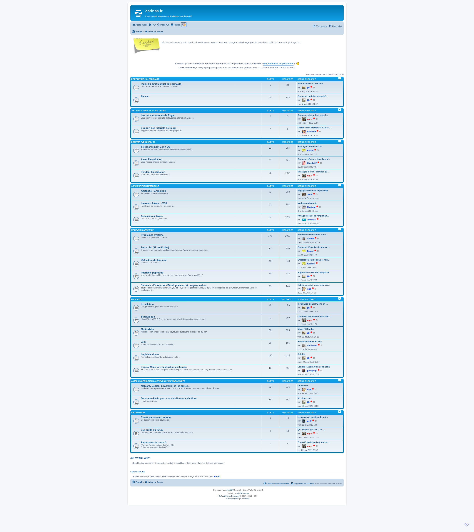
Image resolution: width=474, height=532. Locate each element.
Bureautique (148, 316)
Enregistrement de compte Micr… (314, 260)
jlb (308, 87)
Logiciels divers (150, 354)
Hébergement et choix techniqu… (314, 285)
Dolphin (301, 354)
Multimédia (147, 329)
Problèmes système (152, 235)
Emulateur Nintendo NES (310, 341)
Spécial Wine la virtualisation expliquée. (164, 367)
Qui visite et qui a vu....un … (311, 430)
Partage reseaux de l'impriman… (313, 216)
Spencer (311, 264)
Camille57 (312, 163)
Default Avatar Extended (229, 496)
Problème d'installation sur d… (313, 235)
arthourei (311, 220)
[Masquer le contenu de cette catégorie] (339, 78)
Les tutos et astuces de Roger (158, 115)
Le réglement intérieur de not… (313, 417)
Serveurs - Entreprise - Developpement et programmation (173, 285)
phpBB (229, 490)
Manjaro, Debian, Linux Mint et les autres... (165, 386)
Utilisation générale (142, 230)
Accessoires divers (152, 216)
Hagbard (311, 207)
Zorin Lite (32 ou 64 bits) (155, 247)
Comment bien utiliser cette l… (313, 115)
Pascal (310, 150)
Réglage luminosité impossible (313, 190)
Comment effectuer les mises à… (314, 159)
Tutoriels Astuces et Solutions (148, 111)
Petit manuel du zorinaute (145, 79)
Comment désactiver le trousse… (314, 247)
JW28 (309, 194)
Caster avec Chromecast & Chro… (314, 128)
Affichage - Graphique (153, 190)
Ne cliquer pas (304, 398)
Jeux (143, 341)
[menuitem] (152, 25)
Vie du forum (138, 413)
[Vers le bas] (466, 524)
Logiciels (136, 299)
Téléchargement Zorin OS (155, 146)
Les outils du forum (152, 430)
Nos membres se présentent (278, 63)
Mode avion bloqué (307, 203)
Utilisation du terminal (153, 260)
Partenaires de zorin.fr (153, 442)
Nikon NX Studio (306, 329)
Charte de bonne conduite (156, 417)
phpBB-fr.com (243, 493)
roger (309, 119)
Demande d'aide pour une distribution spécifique (169, 398)
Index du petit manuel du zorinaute (161, 84)
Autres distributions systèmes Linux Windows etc (158, 381)
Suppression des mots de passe (313, 272)
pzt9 (309, 421)
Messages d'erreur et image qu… (313, 172)
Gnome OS (303, 386)
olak (309, 289)
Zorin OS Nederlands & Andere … (314, 442)
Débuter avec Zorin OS (143, 142)
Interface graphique (152, 272)
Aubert (310, 238)
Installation (147, 304)
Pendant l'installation (153, 172)
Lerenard (311, 131)
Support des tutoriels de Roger (158, 128)
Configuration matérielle (145, 186)
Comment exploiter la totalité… (313, 96)
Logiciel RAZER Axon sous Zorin (314, 367)
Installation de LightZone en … (313, 304)
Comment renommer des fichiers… (315, 316)
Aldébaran (312, 345)
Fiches (144, 96)
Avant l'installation (151, 159)
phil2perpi (312, 371)
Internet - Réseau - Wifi (154, 203)
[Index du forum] (138, 13)
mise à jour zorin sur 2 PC (310, 146)
